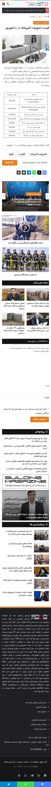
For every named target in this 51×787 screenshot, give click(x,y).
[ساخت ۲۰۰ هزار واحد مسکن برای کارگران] (41, 559)
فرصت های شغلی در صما (38, 737)
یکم (14, 145)
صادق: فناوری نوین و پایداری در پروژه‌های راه (20, 545)
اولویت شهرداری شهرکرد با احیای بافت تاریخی (17, 582)
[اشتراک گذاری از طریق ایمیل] (24, 172)
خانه (45, 16)
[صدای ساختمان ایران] (38, 4)
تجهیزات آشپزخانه (37, 154)
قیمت (25, 67)
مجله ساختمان (41, 707)
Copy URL (9, 162)
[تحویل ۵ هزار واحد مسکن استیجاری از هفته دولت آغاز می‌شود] (13, 294)
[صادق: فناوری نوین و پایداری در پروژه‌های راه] (41, 547)
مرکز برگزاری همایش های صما (36, 702)
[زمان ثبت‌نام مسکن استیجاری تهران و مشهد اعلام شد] (38, 294)
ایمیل (46, 397)
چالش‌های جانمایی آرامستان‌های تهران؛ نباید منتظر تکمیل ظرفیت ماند (17, 569)
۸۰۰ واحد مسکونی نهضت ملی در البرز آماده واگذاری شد (38, 329)
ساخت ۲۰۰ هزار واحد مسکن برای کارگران (19, 557)
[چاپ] (19, 172)
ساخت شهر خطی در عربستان (20, 517)
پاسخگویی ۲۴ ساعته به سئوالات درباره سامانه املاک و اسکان (13, 331)
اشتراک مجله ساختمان (39, 724)
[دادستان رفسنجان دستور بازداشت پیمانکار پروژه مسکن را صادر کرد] (41, 535)
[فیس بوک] (44, 172)
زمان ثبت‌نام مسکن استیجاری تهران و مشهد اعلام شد (38, 305)
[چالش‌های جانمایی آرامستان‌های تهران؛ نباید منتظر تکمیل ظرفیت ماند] (41, 572)
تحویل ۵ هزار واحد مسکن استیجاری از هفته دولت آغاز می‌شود (14, 306)
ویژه (10, 154)
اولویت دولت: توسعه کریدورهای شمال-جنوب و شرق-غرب (17, 594)
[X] (39, 172)
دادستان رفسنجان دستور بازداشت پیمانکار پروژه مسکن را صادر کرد (19, 533)
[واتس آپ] (34, 172)
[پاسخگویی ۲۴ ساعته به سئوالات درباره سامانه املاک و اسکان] (13, 319)
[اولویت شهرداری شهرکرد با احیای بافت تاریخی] (41, 584)
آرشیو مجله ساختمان (39, 720)
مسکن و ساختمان (36, 16)
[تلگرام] (29, 172)
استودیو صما (42, 711)
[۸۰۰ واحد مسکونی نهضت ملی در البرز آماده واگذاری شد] (38, 319)
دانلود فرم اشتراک (40, 729)
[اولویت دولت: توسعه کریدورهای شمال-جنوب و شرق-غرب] (41, 596)
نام (47, 385)
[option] (25, 196)
